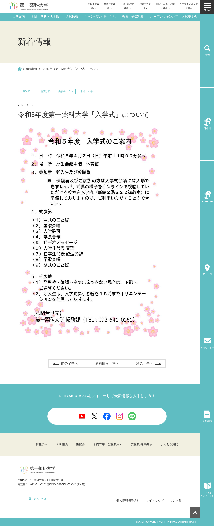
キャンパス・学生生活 (100, 16)
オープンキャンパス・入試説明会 (173, 16)
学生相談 (62, 444)
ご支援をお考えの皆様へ (189, 6)
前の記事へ (69, 363)
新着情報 (32, 68)
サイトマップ (155, 500)
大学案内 (18, 16)
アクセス (40, 499)
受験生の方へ (65, 91)
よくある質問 (169, 444)
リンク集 (176, 500)
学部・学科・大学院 (45, 16)
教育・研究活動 (133, 16)
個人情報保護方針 (128, 500)
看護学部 (46, 91)
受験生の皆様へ (93, 6)
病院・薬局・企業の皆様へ (165, 6)
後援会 (80, 444)
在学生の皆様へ (109, 6)
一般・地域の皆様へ (127, 6)
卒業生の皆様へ (145, 6)
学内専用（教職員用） (107, 444)
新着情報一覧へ (107, 363)
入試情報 (72, 16)
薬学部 (26, 91)
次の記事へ (144, 363)
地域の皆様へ (87, 91)
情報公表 (42, 444)
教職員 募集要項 (141, 444)
